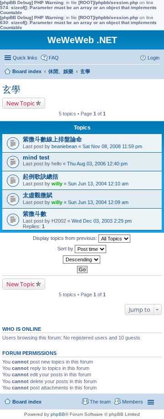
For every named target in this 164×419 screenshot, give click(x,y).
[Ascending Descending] (82, 259)
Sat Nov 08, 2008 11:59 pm (112, 146)
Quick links (25, 57)
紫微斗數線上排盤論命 (52, 139)
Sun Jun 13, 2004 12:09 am (98, 202)
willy (56, 183)
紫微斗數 (34, 213)
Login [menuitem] (153, 57)
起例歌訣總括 (40, 176)
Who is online (21, 329)
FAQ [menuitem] (54, 57)
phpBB (58, 414)
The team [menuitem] (100, 401)
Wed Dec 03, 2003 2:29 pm (102, 221)
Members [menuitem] (132, 401)
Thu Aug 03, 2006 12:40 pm (97, 163)
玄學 (11, 90)
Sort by (66, 248)
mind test (36, 157)
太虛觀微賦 (37, 195)
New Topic (20, 103)
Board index (26, 401)
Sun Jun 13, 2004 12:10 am (98, 183)
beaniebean (64, 146)
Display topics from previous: (65, 238)
